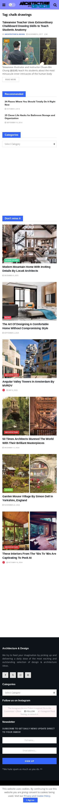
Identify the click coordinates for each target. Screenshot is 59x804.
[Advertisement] (29, 181)
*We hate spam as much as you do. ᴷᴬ (22, 769)
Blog (7, 317)
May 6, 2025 (13, 390)
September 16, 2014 (14, 122)
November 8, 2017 (35, 34)
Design (8, 490)
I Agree (30, 800)
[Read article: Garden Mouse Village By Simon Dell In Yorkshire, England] (29, 473)
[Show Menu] (3, 4)
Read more (12, 79)
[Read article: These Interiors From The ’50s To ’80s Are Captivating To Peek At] (29, 530)
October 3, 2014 (13, 109)
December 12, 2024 (11, 447)
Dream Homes (11, 260)
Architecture (11, 375)
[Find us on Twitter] (13, 675)
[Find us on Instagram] (20, 675)
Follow (30, 711)
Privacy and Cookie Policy (37, 795)
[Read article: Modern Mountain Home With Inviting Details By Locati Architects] (29, 243)
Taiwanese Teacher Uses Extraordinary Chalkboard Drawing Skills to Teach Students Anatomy (27, 26)
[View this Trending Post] (3, 390)
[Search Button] (55, 4)
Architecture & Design (15, 34)
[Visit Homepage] (34, 5)
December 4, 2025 (11, 275)
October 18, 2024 (15, 562)
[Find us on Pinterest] (28, 675)
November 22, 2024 (12, 505)
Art (6, 41)
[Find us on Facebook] (5, 675)
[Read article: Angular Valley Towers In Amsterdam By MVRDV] (29, 358)
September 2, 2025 (11, 333)
